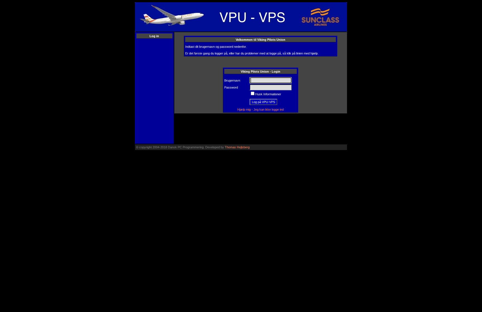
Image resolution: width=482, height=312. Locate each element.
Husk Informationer (268, 94)
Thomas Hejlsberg (237, 147)
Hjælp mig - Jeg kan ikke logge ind (260, 109)
